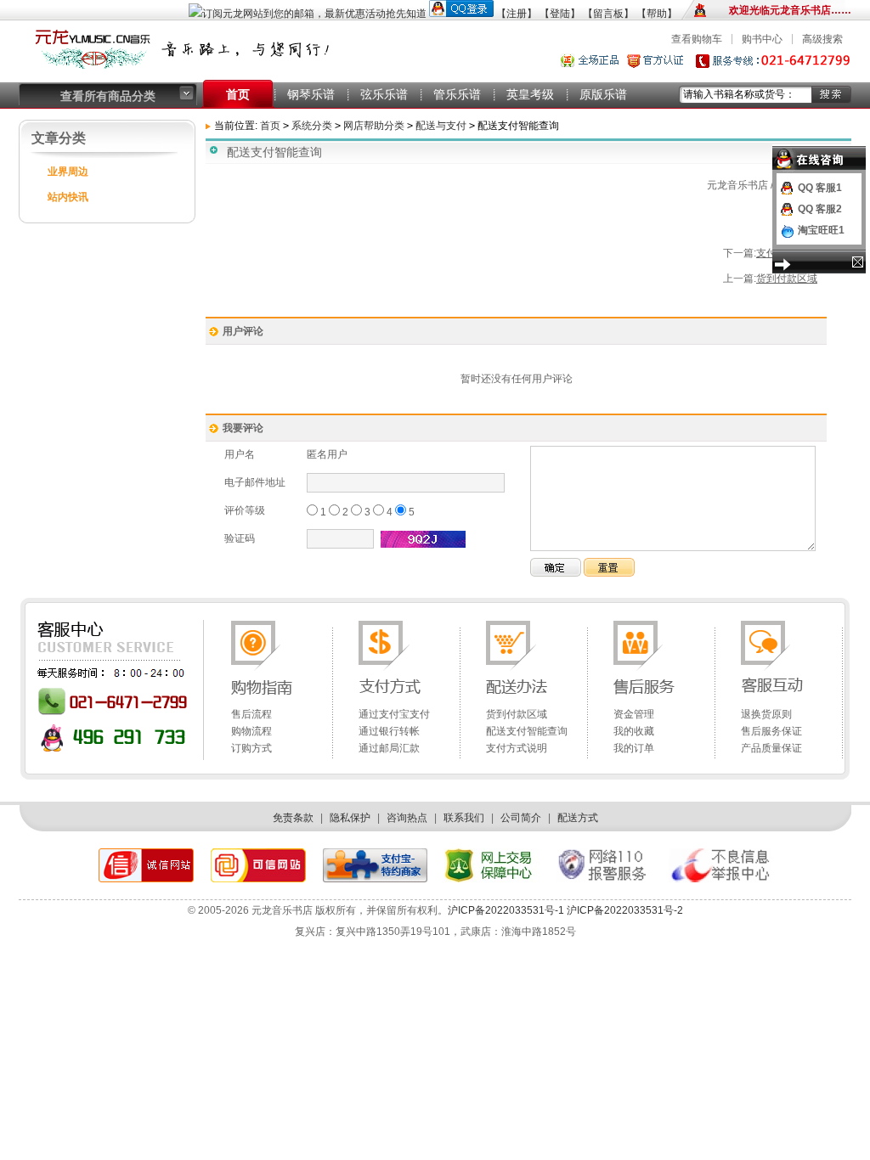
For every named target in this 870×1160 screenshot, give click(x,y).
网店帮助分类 (373, 126)
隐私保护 (350, 818)
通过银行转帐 (389, 731)
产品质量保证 (771, 748)
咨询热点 (407, 818)
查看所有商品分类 (107, 96)
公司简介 (520, 818)
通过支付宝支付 (394, 714)
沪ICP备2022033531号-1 (506, 910)
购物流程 (251, 731)
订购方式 (251, 748)
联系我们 (463, 818)
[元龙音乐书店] (189, 72)
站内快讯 (68, 197)
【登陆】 (560, 14)
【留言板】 (608, 14)
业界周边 (68, 171)
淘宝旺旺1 (821, 230)
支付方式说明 (516, 748)
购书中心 (762, 39)
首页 (238, 94)
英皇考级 (530, 94)
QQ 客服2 (820, 209)
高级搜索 (822, 39)
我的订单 (633, 748)
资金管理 (633, 714)
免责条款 (293, 818)
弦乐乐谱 (384, 94)
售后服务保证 (771, 731)
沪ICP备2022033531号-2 (623, 910)
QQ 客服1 (820, 188)
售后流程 (251, 714)
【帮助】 (656, 14)
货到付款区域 (786, 278)
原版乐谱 (603, 94)
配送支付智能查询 (527, 731)
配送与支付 (442, 126)
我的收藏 (633, 731)
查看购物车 (696, 39)
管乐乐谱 (457, 94)
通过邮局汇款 (389, 748)
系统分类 (311, 126)
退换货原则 (766, 714)
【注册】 (516, 14)
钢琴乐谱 (311, 94)
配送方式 (577, 818)
